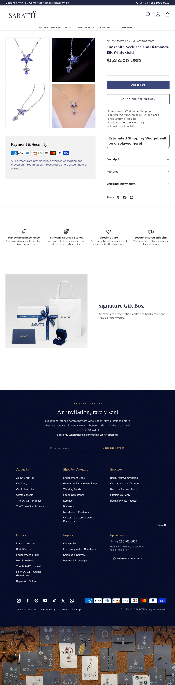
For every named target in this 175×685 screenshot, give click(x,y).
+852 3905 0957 (126, 541)
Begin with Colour (26, 581)
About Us (23, 469)
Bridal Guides (23, 549)
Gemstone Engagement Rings (80, 483)
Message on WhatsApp (129, 558)
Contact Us (69, 543)
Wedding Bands (72, 489)
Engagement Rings (74, 477)
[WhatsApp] (72, 600)
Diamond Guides (25, 543)
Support (69, 535)
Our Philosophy (25, 489)
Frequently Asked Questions (79, 549)
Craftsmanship (24, 494)
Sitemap (76, 609)
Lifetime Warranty (120, 494)
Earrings (68, 500)
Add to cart (138, 84)
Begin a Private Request (123, 500)
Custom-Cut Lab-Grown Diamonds (77, 519)
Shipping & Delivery (74, 554)
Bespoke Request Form (123, 489)
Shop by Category (75, 469)
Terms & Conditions (26, 609)
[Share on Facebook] (124, 197)
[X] (63, 600)
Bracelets (68, 506)
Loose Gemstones (73, 494)
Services (116, 469)
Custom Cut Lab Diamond (125, 483)
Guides (21, 535)
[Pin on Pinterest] (131, 197)
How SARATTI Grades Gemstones (29, 573)
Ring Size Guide (25, 560)
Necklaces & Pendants (76, 512)
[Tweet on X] (118, 197)
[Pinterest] (36, 600)
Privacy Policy (48, 609)
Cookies (63, 609)
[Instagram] (18, 600)
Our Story (21, 483)
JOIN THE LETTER (114, 448)
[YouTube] (45, 600)
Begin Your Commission (124, 477)
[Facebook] (27, 600)
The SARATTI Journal (28, 566)
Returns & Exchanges (75, 560)
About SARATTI (25, 477)
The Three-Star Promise (30, 506)
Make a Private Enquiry (138, 99)
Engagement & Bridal (28, 554)
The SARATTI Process (29, 500)
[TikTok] (54, 600)
